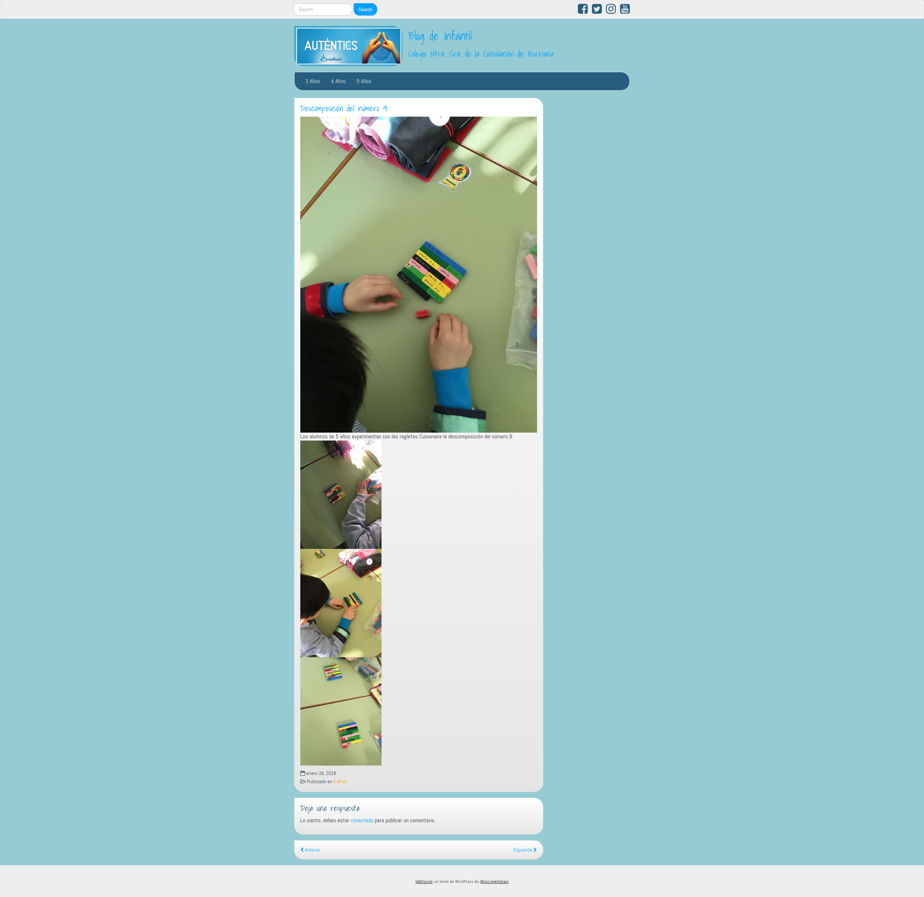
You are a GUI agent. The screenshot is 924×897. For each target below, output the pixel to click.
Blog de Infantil (440, 35)
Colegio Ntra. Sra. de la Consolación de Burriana (481, 53)
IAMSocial (423, 881)
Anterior (312, 850)
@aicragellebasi (494, 881)
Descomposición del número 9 (343, 108)
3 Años (312, 81)
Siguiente (523, 850)
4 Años (338, 81)
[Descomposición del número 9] (418, 275)
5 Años (364, 81)
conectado (362, 820)
